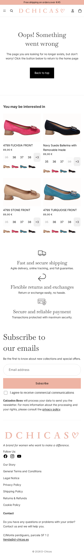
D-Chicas (46, 551)
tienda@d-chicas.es (16, 539)
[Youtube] (19, 456)
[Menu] (4, 10)
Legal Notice (11, 478)
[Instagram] (12, 456)
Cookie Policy (11, 504)
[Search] (11, 10)
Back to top (42, 72)
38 (29, 157)
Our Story (9, 464)
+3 (37, 157)
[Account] (72, 10)
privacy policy (51, 409)
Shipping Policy (13, 491)
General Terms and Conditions (22, 471)
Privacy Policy (12, 484)
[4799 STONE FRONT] (6, 166)
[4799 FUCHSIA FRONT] (15, 166)
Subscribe (42, 383)
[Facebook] (5, 456)
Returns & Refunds (15, 498)
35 (46, 161)
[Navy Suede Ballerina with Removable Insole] (32, 166)
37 (21, 157)
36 (14, 157)
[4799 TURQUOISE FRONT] (23, 166)
